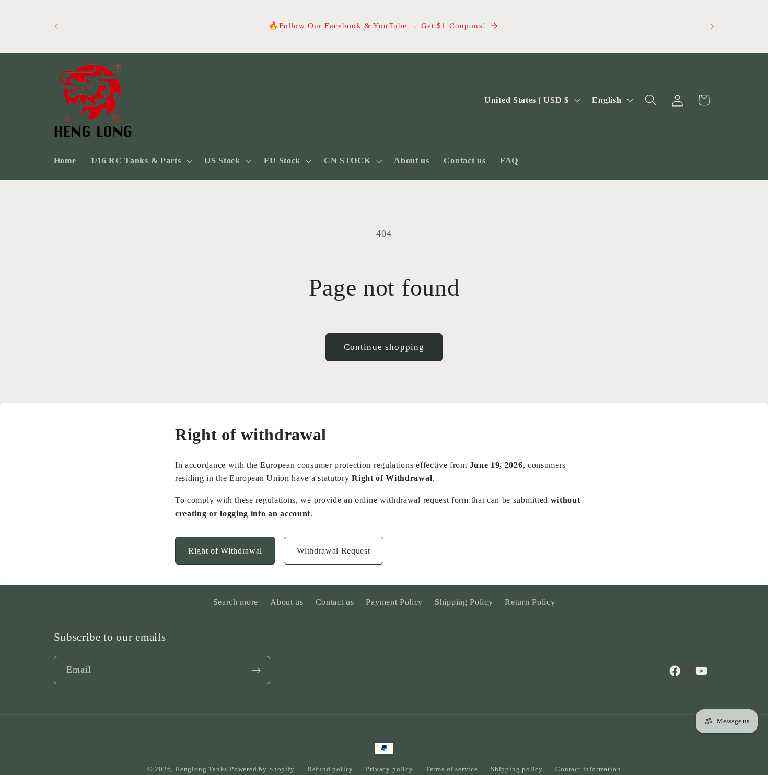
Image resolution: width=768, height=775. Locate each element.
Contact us (335, 601)
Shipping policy (517, 769)
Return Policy (530, 601)
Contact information (588, 769)
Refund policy (330, 769)
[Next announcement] (712, 26)
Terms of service (452, 769)
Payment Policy (394, 601)
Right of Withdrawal (225, 550)
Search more (236, 601)
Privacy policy (389, 769)
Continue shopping (384, 347)
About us (287, 601)
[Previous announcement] (55, 26)
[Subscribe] (256, 670)
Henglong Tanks (201, 769)
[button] (140, 161)
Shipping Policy (464, 601)
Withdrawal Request (333, 550)
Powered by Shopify (262, 769)
